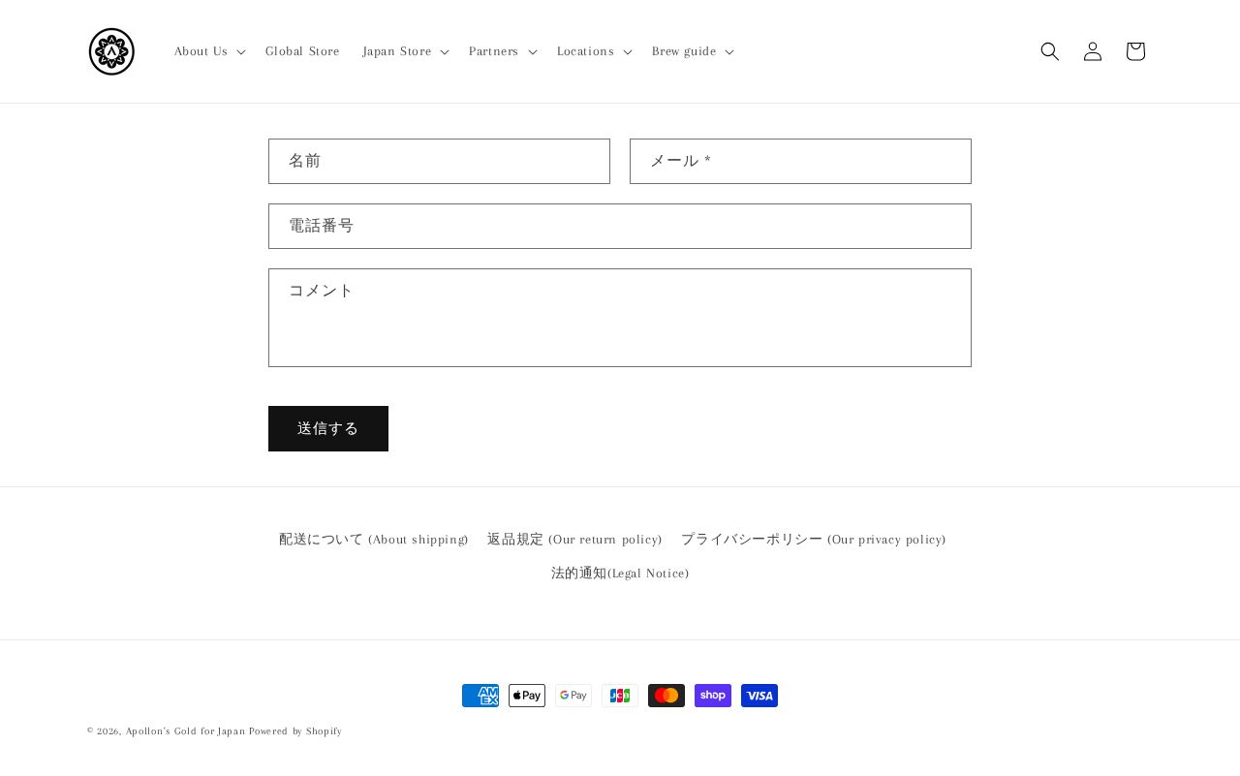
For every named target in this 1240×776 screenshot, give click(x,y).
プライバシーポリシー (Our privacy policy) (813, 539)
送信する (328, 429)
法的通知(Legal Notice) (620, 573)
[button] (209, 51)
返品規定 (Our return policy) (574, 539)
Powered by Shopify (295, 731)
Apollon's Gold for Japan (186, 731)
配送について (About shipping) (374, 539)
